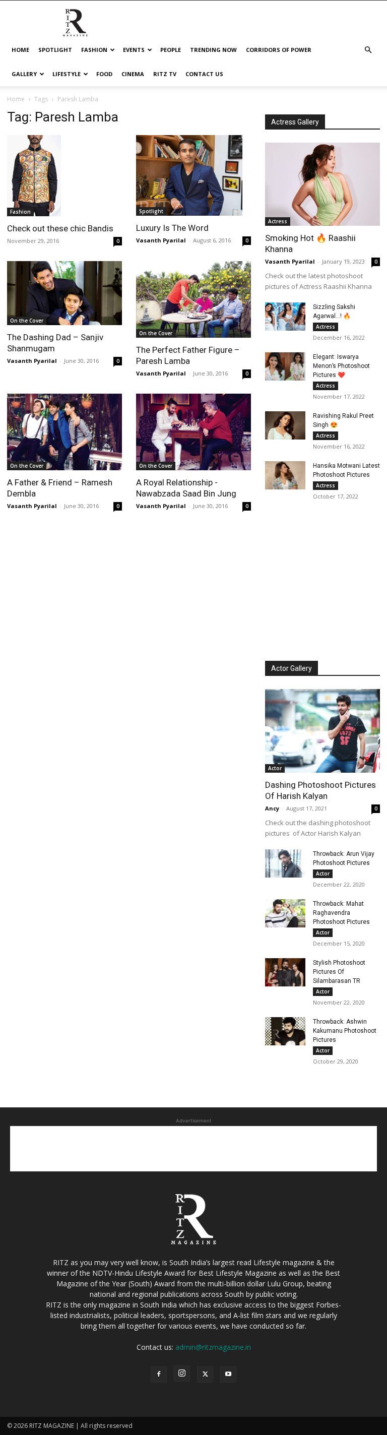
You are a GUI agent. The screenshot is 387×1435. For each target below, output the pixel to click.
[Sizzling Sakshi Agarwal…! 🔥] (285, 316)
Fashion (94, 49)
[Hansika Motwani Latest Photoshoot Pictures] (285, 475)
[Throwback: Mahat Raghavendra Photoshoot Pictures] (285, 913)
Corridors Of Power (278, 49)
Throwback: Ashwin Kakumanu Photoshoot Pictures (344, 1030)
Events (134, 49)
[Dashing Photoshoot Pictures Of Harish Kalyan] (322, 730)
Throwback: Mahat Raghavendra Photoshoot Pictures (341, 912)
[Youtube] (228, 1374)
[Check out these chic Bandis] (64, 175)
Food (104, 74)
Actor (275, 768)
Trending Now (213, 49)
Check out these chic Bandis (60, 228)
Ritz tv (164, 74)
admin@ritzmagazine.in (213, 1347)
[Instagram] (182, 1373)
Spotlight (55, 49)
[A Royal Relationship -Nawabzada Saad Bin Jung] (193, 432)
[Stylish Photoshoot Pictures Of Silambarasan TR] (285, 972)
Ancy (272, 808)
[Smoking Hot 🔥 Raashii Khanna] (322, 184)
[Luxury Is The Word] (193, 175)
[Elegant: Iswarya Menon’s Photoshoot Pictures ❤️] (285, 366)
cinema (132, 74)
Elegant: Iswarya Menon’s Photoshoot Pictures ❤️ (341, 366)
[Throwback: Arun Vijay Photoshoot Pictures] (285, 863)
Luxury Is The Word (172, 228)
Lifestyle (66, 74)
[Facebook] (159, 1374)
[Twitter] (205, 1374)
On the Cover (26, 320)
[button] (368, 50)
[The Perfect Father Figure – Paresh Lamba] (193, 299)
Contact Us (204, 74)
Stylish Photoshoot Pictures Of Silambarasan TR (339, 971)
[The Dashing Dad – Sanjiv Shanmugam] (64, 293)
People (170, 49)
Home (20, 49)
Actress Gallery (295, 122)
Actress (277, 221)
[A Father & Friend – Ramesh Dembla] (64, 432)
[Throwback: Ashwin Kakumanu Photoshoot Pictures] (285, 1031)
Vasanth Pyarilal (161, 240)
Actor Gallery (291, 668)
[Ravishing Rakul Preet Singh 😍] (285, 425)
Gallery (24, 74)
